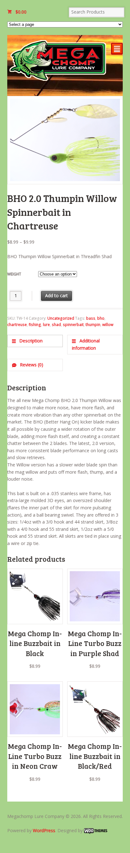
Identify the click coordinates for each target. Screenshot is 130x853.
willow (107, 324)
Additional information (85, 344)
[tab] (35, 341)
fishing (35, 324)
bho (100, 318)
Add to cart (56, 296)
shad (56, 324)
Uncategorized (60, 318)
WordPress (44, 830)
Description (30, 341)
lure (46, 324)
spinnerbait (73, 324)
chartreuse (17, 324)
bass (90, 318)
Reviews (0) (31, 365)
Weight (14, 274)
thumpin (93, 324)
